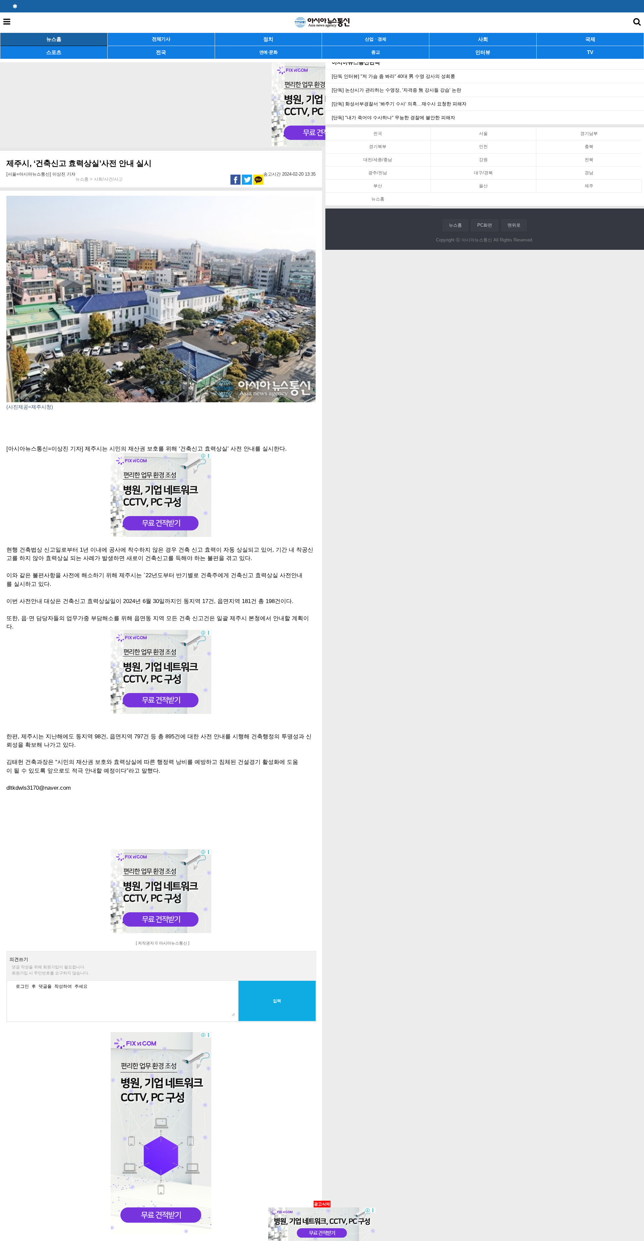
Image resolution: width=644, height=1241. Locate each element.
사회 (483, 39)
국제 (590, 39)
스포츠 (53, 52)
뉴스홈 (53, 39)
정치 (268, 39)
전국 (161, 52)
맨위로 (514, 225)
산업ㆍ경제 (375, 39)
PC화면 (484, 225)
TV (590, 52)
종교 (375, 52)
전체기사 (161, 39)
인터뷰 (482, 52)
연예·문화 (268, 52)
